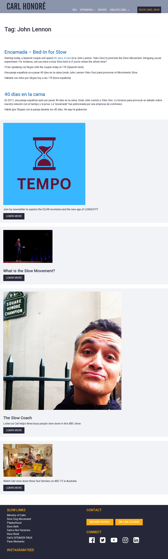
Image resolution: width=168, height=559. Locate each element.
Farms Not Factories (18, 530)
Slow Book (13, 534)
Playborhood (14, 522)
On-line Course (129, 522)
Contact (94, 510)
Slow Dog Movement (19, 519)
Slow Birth (13, 526)
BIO (75, 9)
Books (102, 9)
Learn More (14, 216)
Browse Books (100, 522)
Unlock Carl (118, 9)
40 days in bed (62, 58)
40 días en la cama (24, 94)
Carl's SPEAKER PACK (19, 537)
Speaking (86, 9)
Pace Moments (15, 541)
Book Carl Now (149, 9)
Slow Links (16, 510)
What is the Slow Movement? (29, 271)
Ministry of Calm (16, 515)
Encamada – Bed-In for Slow (35, 52)
